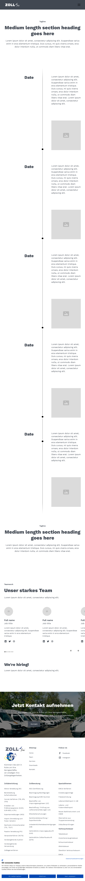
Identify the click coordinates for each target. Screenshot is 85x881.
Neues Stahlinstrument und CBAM (69, 813)
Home (31, 753)
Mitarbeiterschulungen (37, 814)
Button (37, 54)
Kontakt (34, 724)
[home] (12, 4)
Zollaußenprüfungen (66, 824)
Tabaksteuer (63, 834)
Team (31, 757)
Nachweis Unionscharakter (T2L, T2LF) (14, 826)
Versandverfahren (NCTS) (13, 835)
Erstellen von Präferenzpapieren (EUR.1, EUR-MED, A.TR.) (14, 808)
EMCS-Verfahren (65, 789)
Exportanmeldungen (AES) (14, 814)
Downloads (49, 724)
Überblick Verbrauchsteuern (69, 850)
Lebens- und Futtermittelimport (66, 806)
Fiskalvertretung (65, 797)
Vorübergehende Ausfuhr (13, 840)
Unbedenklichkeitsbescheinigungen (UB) (42, 826)
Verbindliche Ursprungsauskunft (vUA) (41, 832)
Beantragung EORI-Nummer (39, 797)
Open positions (13, 678)
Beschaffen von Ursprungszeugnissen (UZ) (39, 802)
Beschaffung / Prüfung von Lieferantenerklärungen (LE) (40, 809)
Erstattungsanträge (66, 793)
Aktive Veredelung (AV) (12, 789)
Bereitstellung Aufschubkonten (10, 794)
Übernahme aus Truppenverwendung (66, 819)
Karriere (32, 761)
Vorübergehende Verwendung (10, 845)
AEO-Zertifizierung (36, 789)
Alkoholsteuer (64, 846)
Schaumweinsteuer (66, 842)
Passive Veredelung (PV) (13, 831)
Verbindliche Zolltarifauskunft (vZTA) (40, 838)
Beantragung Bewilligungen (39, 793)
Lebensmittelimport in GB (68, 801)
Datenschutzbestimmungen (74, 858)
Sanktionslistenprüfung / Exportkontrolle (38, 819)
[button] (78, 4)
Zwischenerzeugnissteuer (68, 838)
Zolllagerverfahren (11, 850)
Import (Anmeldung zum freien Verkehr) (13, 820)
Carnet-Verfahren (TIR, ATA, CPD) (14, 800)
